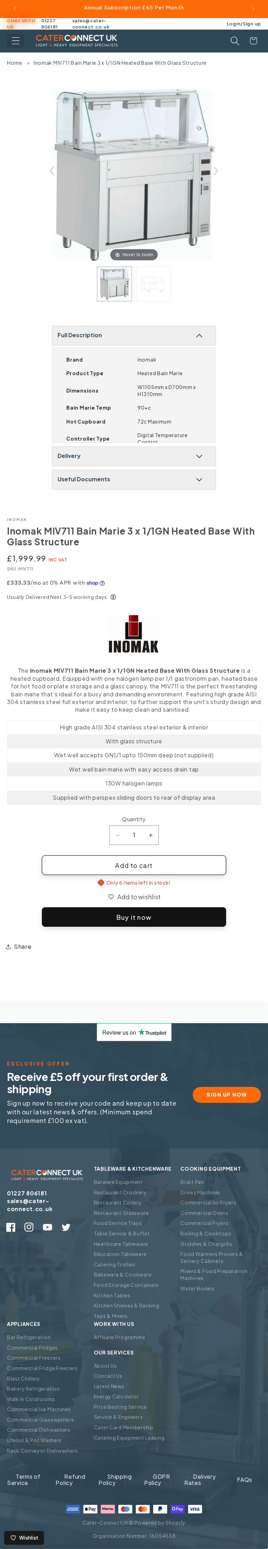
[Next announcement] (253, 9)
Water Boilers (197, 1288)
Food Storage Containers (126, 1285)
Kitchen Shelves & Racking (126, 1305)
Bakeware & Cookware (123, 1274)
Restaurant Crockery (120, 1192)
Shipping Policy (115, 1479)
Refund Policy (70, 1479)
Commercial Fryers (204, 1223)
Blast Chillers (23, 1378)
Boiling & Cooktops (205, 1233)
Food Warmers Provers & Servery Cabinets (211, 1257)
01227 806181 (49, 24)
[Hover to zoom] (134, 173)
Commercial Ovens (204, 1213)
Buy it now (134, 917)
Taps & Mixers (111, 1316)
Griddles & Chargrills (206, 1244)
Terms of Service (23, 1479)
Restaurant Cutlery (118, 1202)
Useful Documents (84, 479)
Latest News (109, 1386)
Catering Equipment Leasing (129, 1438)
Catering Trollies (114, 1264)
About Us (105, 1365)
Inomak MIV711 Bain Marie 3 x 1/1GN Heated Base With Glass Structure (120, 63)
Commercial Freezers (34, 1357)
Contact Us (108, 1376)
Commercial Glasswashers (40, 1419)
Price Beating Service (120, 1407)
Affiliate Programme (120, 1337)
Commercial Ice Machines (39, 1409)
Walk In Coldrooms (31, 1399)
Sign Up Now (227, 1094)
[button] (15, 41)
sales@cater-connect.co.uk (91, 24)
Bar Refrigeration (29, 1337)
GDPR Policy (157, 1479)
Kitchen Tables (112, 1295)
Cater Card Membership (124, 1427)
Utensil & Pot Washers (34, 1440)
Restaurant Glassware (121, 1213)
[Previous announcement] (14, 9)
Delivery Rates (200, 1479)
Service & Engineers (118, 1417)
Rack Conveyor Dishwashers (42, 1450)
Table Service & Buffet (122, 1233)
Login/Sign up (244, 23)
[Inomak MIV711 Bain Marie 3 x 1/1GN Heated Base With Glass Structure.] (114, 284)
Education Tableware (120, 1254)
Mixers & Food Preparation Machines (213, 1274)
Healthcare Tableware (121, 1244)
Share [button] (23, 946)
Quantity (134, 819)
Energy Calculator (116, 1396)
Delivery (69, 455)
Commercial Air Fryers (208, 1202)
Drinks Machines (200, 1192)
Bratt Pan (192, 1182)
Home (14, 63)
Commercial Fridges (32, 1347)
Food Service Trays (118, 1223)
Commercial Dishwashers (38, 1429)
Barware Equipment (118, 1182)
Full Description (80, 335)
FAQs (244, 1479)
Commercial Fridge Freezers (42, 1368)
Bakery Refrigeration (33, 1388)
